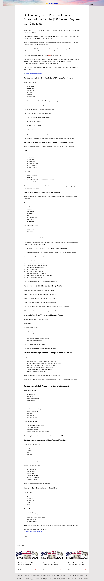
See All (86, 545)
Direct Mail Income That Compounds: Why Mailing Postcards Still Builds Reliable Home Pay (51, 563)
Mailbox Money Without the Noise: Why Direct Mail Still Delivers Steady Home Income (77, 563)
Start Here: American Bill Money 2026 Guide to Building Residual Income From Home (25, 563)
